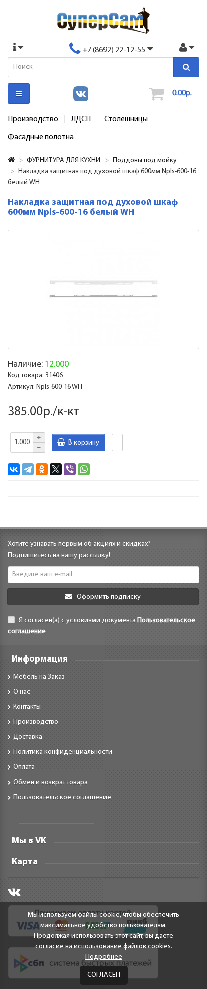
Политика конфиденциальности (62, 752)
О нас (21, 692)
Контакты (27, 707)
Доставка (27, 737)
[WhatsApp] (84, 469)
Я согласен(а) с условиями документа (101, 626)
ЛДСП (81, 119)
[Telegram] (28, 469)
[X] (56, 469)
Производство (33, 119)
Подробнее (103, 957)
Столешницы (126, 119)
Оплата (24, 767)
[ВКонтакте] (14, 469)
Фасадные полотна (41, 137)
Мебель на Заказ (39, 677)
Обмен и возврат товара (50, 782)
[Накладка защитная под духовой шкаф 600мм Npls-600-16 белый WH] (103, 289)
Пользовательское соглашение (62, 797)
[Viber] (70, 469)
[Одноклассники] (42, 469)
